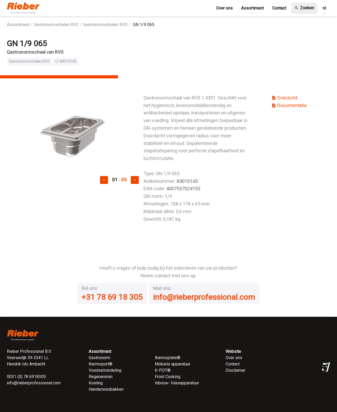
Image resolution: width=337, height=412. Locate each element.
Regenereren (100, 376)
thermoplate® (167, 357)
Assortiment (18, 24)
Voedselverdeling (105, 370)
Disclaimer (235, 370)
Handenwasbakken (106, 389)
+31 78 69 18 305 (112, 297)
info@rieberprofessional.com (204, 297)
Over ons (234, 357)
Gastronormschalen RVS (56, 24)
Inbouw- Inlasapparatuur (177, 382)
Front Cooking (167, 376)
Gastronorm (99, 357)
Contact (233, 363)
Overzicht (284, 98)
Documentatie (289, 105)
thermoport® (100, 363)
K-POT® (163, 370)
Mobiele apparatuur (172, 363)
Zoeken (304, 7)
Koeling (96, 382)
